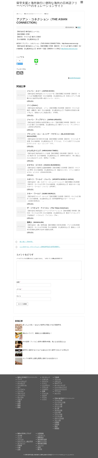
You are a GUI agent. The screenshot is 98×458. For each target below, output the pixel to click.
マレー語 (58, 420)
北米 (18, 449)
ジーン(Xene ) (32, 105)
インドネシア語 (60, 402)
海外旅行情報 (42, 443)
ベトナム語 (58, 416)
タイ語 (57, 408)
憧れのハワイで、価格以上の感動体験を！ (37, 333)
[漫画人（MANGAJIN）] (21, 226)
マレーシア (21, 393)
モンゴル (20, 397)
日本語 (57, 424)
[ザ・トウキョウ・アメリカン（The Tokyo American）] (21, 212)
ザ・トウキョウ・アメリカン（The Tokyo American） (49, 208)
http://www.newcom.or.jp (69, 48)
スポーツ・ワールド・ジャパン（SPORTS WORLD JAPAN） (51, 179)
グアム (44, 397)
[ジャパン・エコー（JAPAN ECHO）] (21, 95)
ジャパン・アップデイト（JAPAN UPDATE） (45, 120)
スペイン (45, 381)
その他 (19, 435)
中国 (18, 401)
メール (19, 289)
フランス (45, 387)
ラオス (19, 399)
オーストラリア (60, 385)
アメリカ (45, 393)
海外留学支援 (42, 439)
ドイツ (44, 383)
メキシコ (58, 381)
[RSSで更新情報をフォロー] (21, 72)
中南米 (19, 445)
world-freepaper (75, 78)
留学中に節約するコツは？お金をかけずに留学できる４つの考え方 (46, 350)
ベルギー (45, 389)
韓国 (18, 405)
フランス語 (58, 414)
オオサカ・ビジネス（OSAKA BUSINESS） (44, 165)
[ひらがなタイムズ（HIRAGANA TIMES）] (21, 154)
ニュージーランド (61, 389)
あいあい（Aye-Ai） (26, 241)
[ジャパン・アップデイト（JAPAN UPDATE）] (21, 123)
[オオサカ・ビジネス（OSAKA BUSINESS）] (21, 169)
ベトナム (20, 391)
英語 (78, 27)
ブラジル (58, 379)
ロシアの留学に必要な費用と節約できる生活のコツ (40, 358)
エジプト (58, 393)
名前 (18, 282)
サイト (18, 296)
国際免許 (41, 437)
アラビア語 (58, 400)
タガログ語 (58, 410)
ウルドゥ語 (58, 404)
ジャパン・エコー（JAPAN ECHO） (41, 91)
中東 (18, 447)
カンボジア (21, 383)
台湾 (18, 403)
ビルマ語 (58, 412)
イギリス (45, 379)
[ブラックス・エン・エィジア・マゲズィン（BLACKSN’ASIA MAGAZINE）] (21, 138)
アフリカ (20, 439)
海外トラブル (42, 441)
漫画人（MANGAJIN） (36, 222)
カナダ (44, 395)
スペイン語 (58, 406)
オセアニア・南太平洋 (25, 441)
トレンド (41, 445)
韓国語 (57, 428)
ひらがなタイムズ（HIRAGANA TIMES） (43, 151)
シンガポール (22, 385)
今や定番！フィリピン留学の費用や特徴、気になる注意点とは (44, 341)
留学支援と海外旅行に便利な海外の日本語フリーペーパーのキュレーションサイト (46, 4)
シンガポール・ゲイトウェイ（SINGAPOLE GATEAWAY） (40, 247)
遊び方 (40, 449)
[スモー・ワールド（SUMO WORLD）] (21, 197)
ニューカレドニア (61, 387)
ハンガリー (46, 385)
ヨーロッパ (21, 443)
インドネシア (22, 381)
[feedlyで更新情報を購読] (18, 72)
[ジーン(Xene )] (21, 109)
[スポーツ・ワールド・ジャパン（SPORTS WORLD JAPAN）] (21, 183)
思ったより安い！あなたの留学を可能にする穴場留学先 (42, 325)
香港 (18, 407)
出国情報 (41, 433)
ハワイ (44, 399)
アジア (19, 437)
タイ (18, 387)
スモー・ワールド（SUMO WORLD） (42, 194)
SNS (39, 447)
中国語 (57, 422)
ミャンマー (21, 395)
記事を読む (30, 101)
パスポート (41, 435)
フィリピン (21, 389)
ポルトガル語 (59, 418)
